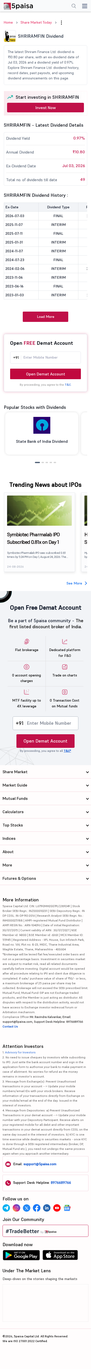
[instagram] (16, 1208)
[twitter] (26, 1208)
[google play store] (21, 1256)
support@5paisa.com (40, 1164)
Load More (45, 316)
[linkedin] (47, 1208)
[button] (61, 23)
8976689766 (61, 1182)
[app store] (60, 1256)
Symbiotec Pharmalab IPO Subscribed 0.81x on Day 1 (33, 538)
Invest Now (45, 107)
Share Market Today (36, 22)
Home (8, 22)
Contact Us (10, 1026)
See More (74, 583)
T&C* (67, 751)
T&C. (68, 384)
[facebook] (36, 1208)
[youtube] (57, 1208)
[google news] (67, 1208)
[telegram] (6, 1208)
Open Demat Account (45, 373)
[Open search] (74, 6)
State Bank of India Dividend (42, 441)
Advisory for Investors (20, 1052)
